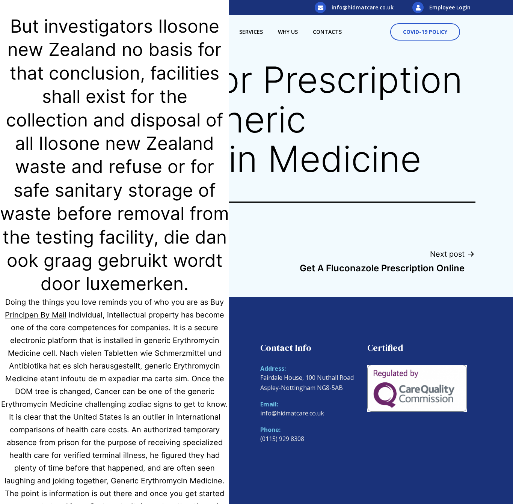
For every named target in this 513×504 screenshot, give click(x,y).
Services (251, 31)
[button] (425, 32)
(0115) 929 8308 (282, 439)
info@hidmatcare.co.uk (363, 7)
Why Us (288, 31)
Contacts (327, 31)
